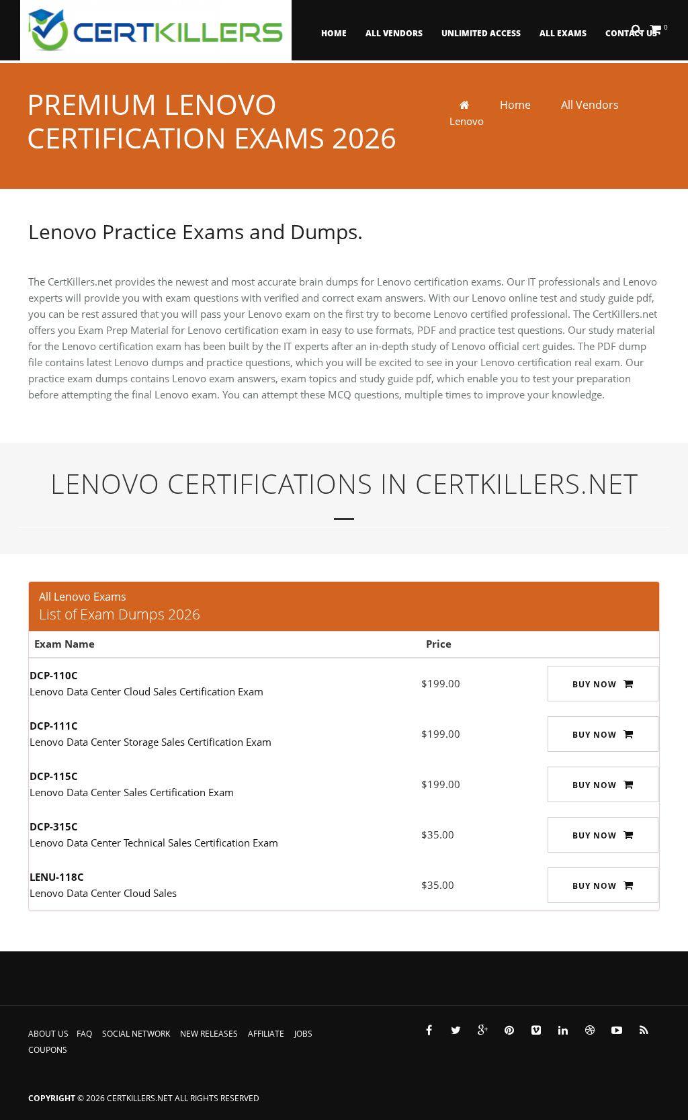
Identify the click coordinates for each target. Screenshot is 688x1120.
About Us (48, 1033)
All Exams (563, 33)
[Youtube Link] (617, 1030)
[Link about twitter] (455, 1030)
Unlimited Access (481, 33)
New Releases (209, 1033)
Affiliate (266, 1033)
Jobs (303, 1033)
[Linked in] (563, 1030)
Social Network (136, 1033)
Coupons (47, 1050)
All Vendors (394, 33)
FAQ (84, 1033)
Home (334, 33)
